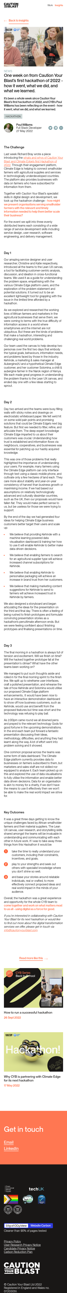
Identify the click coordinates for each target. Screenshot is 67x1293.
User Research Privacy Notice (22, 1245)
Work (50, 5)
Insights (59, 5)
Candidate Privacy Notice (19, 1248)
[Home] (11, 5)
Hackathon (13, 116)
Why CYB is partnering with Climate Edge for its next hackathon (32, 1078)
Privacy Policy (12, 1241)
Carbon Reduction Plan (18, 1252)
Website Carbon (41, 1225)
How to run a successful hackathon (28, 1012)
